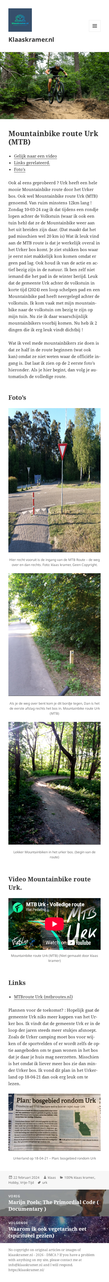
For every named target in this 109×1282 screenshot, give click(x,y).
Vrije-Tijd (27, 1182)
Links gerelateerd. (32, 162)
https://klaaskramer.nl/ (26, 1270)
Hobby (13, 1182)
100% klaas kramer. (79, 1177)
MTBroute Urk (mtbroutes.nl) (43, 996)
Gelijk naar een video (35, 156)
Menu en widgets (95, 31)
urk (44, 1182)
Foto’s (19, 169)
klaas (52, 1177)
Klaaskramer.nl (31, 39)
